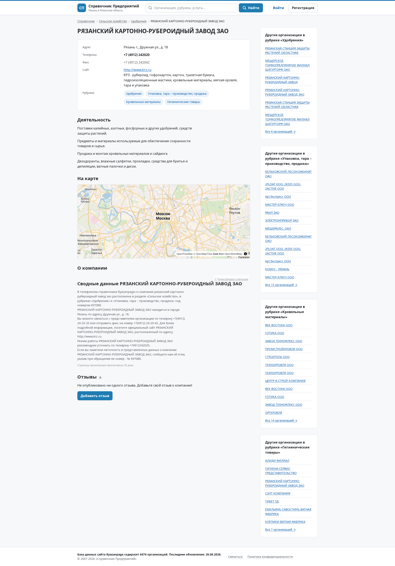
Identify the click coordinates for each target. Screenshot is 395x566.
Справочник (86, 21)
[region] (164, 221)
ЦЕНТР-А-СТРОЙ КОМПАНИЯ (285, 381)
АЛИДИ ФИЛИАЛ (277, 460)
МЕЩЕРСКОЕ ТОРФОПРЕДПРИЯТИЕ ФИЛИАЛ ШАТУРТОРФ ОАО (287, 65)
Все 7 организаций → (280, 529)
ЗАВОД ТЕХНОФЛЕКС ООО (283, 341)
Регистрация (303, 8)
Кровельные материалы (143, 102)
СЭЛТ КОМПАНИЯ (277, 493)
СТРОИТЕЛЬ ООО (277, 357)
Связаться (235, 557)
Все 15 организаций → (281, 285)
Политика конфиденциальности (270, 557)
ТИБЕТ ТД (272, 501)
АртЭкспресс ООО (278, 196)
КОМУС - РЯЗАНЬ (277, 269)
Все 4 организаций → (280, 131)
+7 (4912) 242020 (137, 54)
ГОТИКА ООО (274, 333)
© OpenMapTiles (202, 253)
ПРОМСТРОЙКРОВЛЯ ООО (284, 349)
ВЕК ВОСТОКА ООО (279, 325)
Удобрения (138, 21)
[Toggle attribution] (245, 253)
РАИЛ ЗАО (272, 212)
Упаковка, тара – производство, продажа (177, 93)
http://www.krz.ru (137, 70)
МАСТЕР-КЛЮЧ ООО (279, 204)
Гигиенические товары (183, 102)
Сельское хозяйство (113, 21)
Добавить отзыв (95, 396)
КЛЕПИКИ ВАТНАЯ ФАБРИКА (285, 522)
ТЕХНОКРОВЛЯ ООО (279, 365)
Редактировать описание (231, 279)
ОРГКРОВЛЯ (273, 413)
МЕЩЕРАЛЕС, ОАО (278, 228)
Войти (278, 8)
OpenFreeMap (185, 253)
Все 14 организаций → (281, 420)
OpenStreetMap (233, 253)
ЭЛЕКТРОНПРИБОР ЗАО (282, 220)
